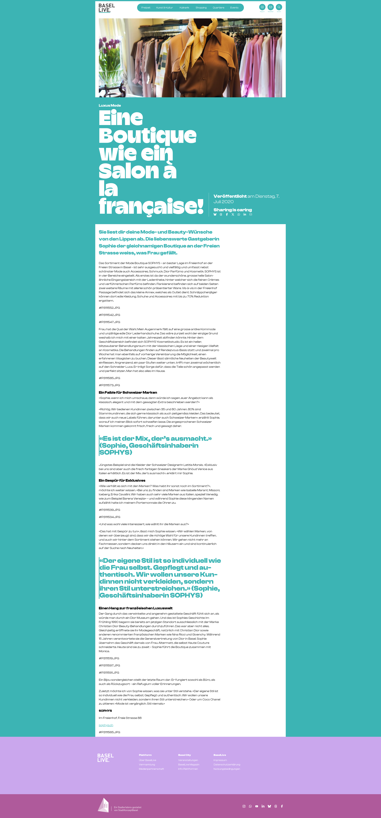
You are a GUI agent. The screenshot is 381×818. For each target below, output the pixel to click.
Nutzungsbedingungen (227, 769)
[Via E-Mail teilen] (250, 214)
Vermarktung (147, 764)
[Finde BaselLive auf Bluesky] (269, 806)
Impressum (220, 760)
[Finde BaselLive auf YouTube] (256, 806)
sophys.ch (106, 725)
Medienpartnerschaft (151, 769)
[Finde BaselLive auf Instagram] (244, 806)
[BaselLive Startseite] (107, 8)
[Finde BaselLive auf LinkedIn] (263, 806)
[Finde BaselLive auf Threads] (275, 806)
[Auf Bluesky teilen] (215, 214)
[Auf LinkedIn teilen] (244, 214)
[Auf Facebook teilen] (227, 214)
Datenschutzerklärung (227, 764)
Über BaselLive (147, 760)
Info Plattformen (188, 769)
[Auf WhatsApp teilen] (238, 214)
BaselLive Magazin (188, 764)
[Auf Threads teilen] (221, 214)
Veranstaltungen (188, 760)
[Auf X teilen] (232, 214)
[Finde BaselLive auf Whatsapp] (250, 806)
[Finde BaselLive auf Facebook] (281, 806)
